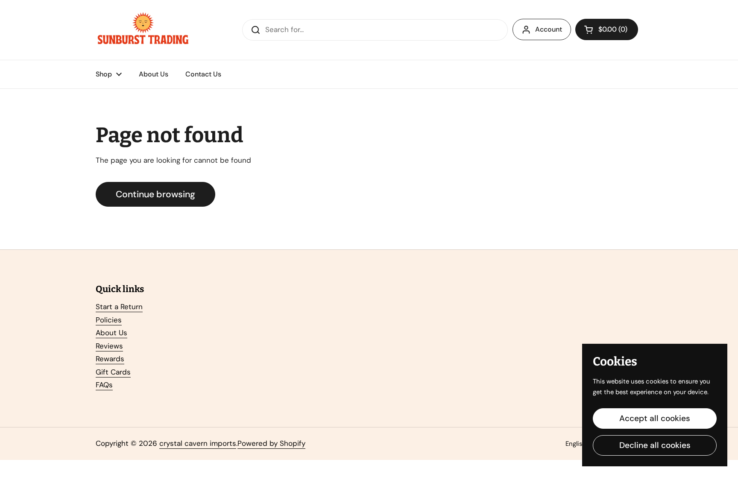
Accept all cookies (654, 418)
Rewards (110, 358)
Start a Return (119, 306)
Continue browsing (155, 194)
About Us (111, 332)
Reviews (109, 346)
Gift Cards (113, 372)
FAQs (104, 384)
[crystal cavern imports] (143, 30)
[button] (606, 29)
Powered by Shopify (271, 443)
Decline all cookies (655, 445)
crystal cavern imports (197, 443)
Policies (109, 320)
